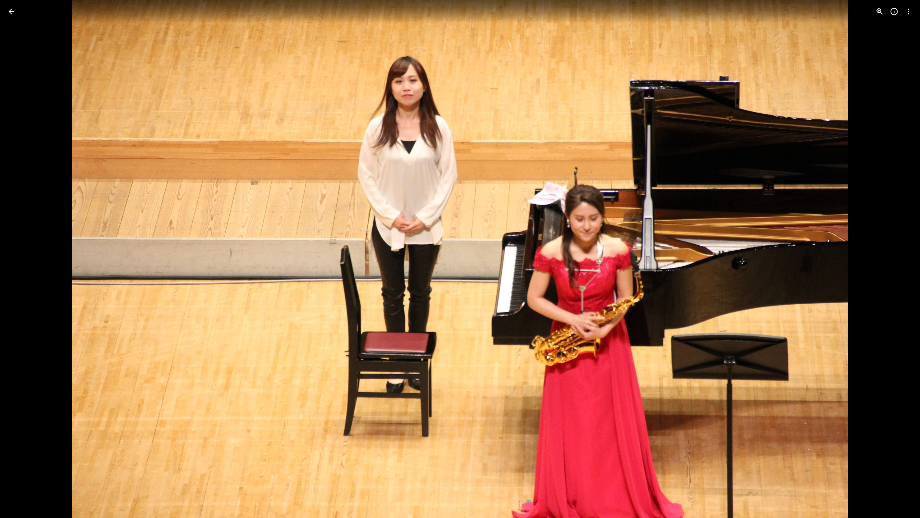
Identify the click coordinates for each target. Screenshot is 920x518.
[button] (20, 259)
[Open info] (894, 11)
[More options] (908, 11)
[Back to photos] (11, 11)
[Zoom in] (880, 11)
